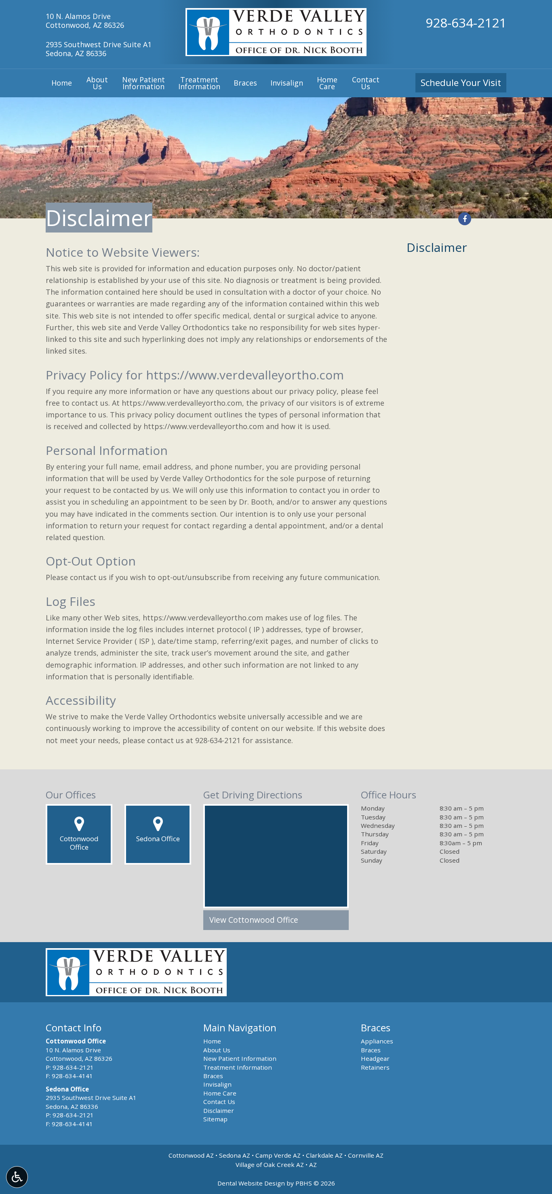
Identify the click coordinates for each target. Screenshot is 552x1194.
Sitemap (215, 1119)
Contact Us (219, 1102)
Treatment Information (237, 1067)
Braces (245, 83)
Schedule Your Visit (461, 82)
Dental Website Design (251, 1183)
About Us (216, 1050)
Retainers (375, 1067)
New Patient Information (239, 1058)
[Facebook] (464, 218)
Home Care (219, 1093)
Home (61, 83)
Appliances (377, 1041)
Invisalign (286, 83)
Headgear (375, 1058)
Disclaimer (437, 247)
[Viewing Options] (17, 1177)
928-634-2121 (466, 22)
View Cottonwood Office (253, 920)
